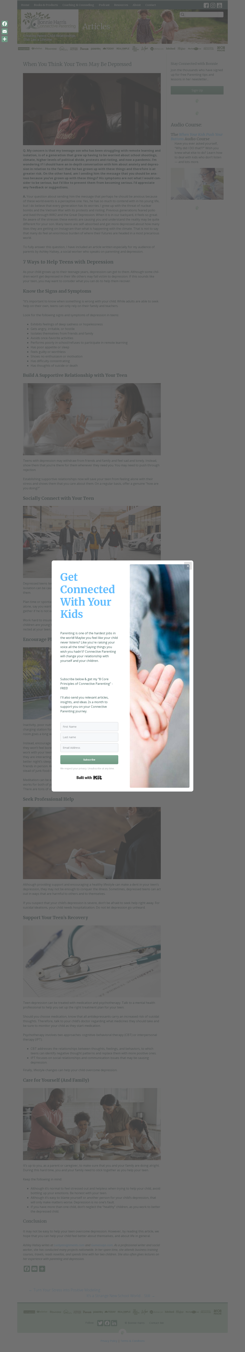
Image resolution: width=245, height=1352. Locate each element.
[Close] (188, 566)
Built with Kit (89, 777)
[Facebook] (4, 24)
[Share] (4, 39)
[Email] (4, 31)
